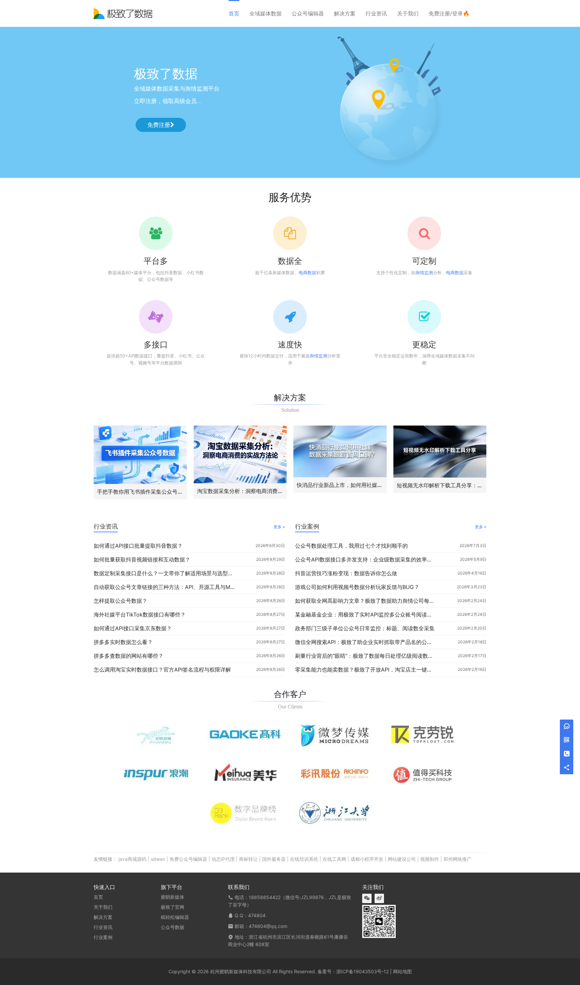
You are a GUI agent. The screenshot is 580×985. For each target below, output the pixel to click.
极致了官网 (172, 907)
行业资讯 (376, 13)
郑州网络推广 (457, 859)
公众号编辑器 (308, 13)
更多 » (279, 526)
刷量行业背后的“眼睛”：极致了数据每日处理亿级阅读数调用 (366, 655)
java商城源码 (132, 859)
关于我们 (408, 13)
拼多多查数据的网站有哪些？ (128, 655)
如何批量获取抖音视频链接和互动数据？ (142, 559)
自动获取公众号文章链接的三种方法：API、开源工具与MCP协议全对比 (164, 587)
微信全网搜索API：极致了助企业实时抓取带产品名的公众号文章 (366, 642)
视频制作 (429, 859)
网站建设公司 (402, 859)
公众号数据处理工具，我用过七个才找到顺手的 (351, 545)
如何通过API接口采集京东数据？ (133, 628)
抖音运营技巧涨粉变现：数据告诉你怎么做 (346, 573)
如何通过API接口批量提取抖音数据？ (138, 545)
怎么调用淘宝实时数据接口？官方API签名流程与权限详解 (162, 669)
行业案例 (307, 526)
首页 (234, 13)
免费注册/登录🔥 (449, 13)
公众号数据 (172, 927)
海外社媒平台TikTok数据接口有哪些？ (140, 614)
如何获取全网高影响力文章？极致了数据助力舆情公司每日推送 (366, 600)
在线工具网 (334, 859)
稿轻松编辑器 (175, 917)
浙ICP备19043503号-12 (362, 971)
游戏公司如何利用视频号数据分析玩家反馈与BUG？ (357, 587)
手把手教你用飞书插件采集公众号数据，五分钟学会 (140, 491)
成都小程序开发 (366, 859)
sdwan (158, 859)
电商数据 (307, 272)
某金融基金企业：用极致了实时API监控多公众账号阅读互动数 (366, 614)
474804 (256, 915)
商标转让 (248, 859)
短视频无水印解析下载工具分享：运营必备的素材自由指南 (440, 485)
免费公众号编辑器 (188, 859)
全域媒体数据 (265, 13)
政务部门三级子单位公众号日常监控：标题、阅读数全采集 (365, 628)
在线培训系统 (304, 859)
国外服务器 (274, 859)
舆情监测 (424, 272)
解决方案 (344, 13)
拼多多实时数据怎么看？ (123, 642)
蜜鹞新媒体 (172, 897)
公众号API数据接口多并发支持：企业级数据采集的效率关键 (366, 559)
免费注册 (158, 124)
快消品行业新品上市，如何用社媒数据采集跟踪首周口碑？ (340, 485)
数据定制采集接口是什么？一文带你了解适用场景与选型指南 (164, 573)
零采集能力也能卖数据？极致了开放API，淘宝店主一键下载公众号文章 (366, 669)
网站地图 (402, 971)
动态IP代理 (223, 859)
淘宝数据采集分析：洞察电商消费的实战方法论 (240, 491)
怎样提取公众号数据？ (120, 600)
